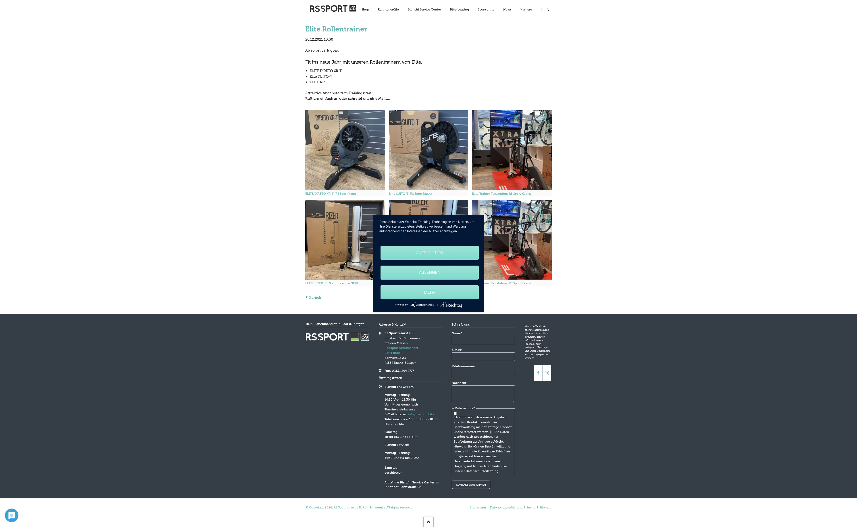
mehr (429, 292)
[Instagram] (546, 373)
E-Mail (459, 350)
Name (459, 333)
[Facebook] (538, 373)
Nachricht (460, 383)
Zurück (315, 297)
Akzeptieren (429, 252)
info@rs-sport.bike (421, 414)
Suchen (547, 9)
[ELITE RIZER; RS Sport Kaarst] (345, 240)
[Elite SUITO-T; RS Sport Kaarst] (428, 150)
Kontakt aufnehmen (471, 484)
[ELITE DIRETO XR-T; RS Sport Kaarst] (345, 150)
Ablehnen (430, 272)
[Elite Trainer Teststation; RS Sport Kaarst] (512, 150)
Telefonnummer (464, 366)
